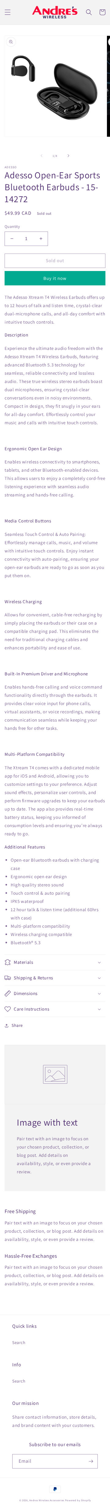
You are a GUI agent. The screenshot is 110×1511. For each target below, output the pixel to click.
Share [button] (17, 1025)
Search (19, 1342)
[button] (7, 12)
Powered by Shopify (78, 1500)
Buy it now (55, 278)
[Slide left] (41, 155)
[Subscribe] (90, 1461)
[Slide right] (68, 155)
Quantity (12, 226)
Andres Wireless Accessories (46, 1500)
